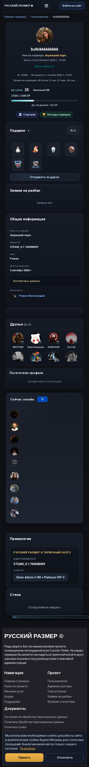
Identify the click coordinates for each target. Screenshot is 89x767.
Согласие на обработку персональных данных (35, 717)
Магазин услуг (14, 691)
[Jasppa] (44, 513)
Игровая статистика (61, 701)
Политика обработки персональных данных (34, 722)
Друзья (20, 324)
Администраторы (60, 686)
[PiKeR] (44, 426)
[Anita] (44, 414)
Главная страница (15, 16)
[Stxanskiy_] (44, 439)
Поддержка (12, 701)
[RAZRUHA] (44, 488)
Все (73, 130)
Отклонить (65, 757)
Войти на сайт (72, 5)
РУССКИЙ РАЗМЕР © (34, 636)
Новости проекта (16, 686)
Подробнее (27, 748)
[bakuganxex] (44, 451)
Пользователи (39, 16)
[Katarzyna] (44, 476)
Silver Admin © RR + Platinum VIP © (40, 577)
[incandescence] (44, 463)
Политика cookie (15, 727)
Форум (8, 696)
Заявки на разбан (60, 696)
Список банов (57, 691)
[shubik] (44, 500)
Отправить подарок (44, 177)
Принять (24, 757)
